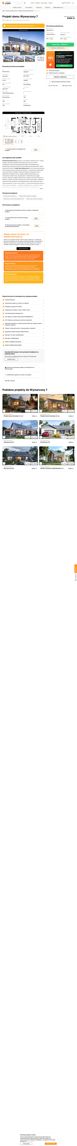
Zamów (65, 38)
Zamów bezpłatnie (36, 218)
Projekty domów (17, 7)
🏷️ (58, 7)
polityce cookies (30, 1141)
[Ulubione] (73, 3)
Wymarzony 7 (36, 10)
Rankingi (37, 3)
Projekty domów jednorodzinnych (25, 10)
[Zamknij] (75, 1123)
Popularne (47, 7)
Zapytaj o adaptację (60, 77)
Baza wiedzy (44, 3)
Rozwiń (41, 188)
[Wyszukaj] (25, 3)
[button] (69, 1140)
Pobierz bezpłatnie (36, 150)
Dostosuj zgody (26, 1143)
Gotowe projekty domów (11, 10)
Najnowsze (39, 7)
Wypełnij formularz (11, 359)
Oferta (32, 3)
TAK (69, 1134)
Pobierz (51, 38)
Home (3, 10)
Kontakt (50, 3)
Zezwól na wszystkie (51, 1143)
